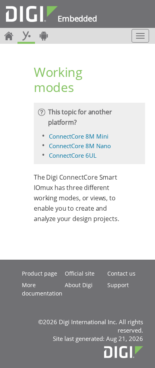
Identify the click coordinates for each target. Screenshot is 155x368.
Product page (39, 273)
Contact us (121, 273)
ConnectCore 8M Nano (80, 146)
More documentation (42, 289)
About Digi (79, 285)
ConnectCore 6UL (73, 155)
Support (118, 285)
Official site (80, 273)
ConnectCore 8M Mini (78, 136)
